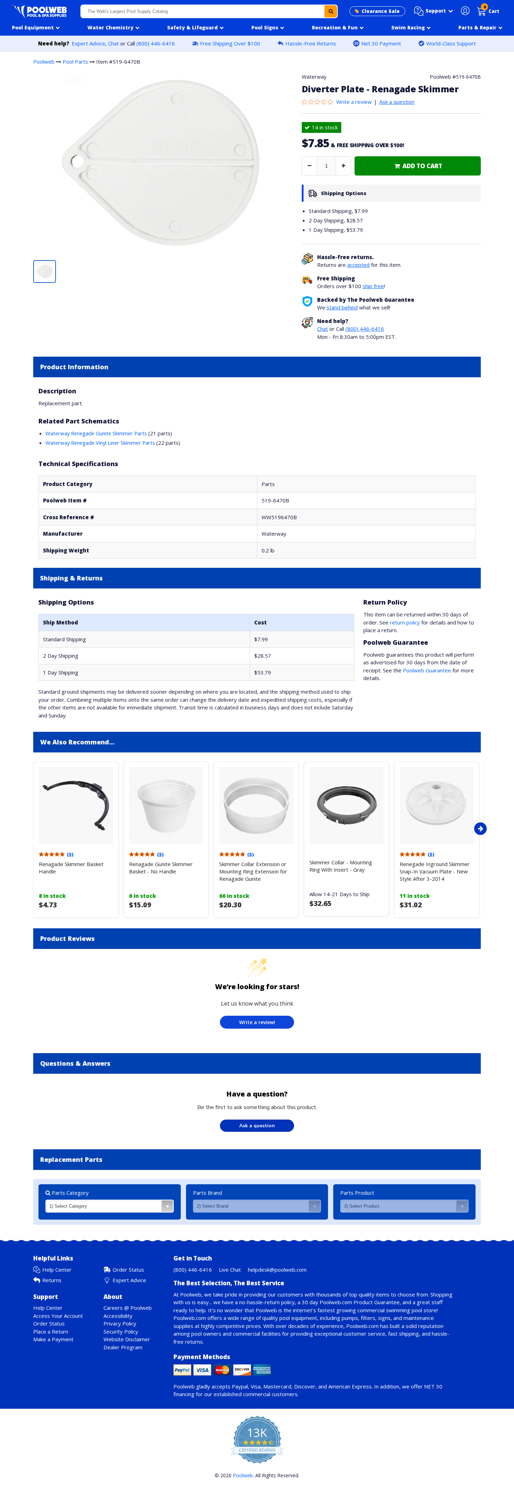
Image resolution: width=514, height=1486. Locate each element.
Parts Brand (207, 1192)
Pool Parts (75, 61)
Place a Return (50, 1331)
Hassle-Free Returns (310, 43)
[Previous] (31, 829)
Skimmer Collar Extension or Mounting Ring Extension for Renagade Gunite (253, 871)
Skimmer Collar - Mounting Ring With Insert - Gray (340, 866)
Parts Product (357, 1192)
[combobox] (209, 11)
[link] (418, 166)
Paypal (240, 1386)
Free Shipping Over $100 (230, 43)
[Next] (480, 829)
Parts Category (69, 1192)
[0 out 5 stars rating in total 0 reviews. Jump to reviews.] (319, 102)
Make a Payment (53, 1339)
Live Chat (230, 1269)
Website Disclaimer (126, 1339)
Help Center (57, 1269)
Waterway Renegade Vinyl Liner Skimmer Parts (100, 442)
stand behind (342, 307)
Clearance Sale (381, 11)
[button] (433, 11)
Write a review (354, 102)
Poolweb (44, 61)
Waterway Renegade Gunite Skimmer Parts (96, 433)
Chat (113, 43)
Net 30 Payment (381, 43)
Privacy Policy (119, 1323)
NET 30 (433, 1386)
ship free (373, 286)
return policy (405, 622)
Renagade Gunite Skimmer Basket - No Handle (161, 867)
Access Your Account (58, 1315)
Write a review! (257, 1022)
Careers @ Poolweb (127, 1307)
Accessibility (118, 1315)
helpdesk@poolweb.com (277, 1269)
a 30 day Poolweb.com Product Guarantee (349, 1302)
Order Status (128, 1269)
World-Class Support (451, 43)
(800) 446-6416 (155, 43)
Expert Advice (88, 43)
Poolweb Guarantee (427, 670)
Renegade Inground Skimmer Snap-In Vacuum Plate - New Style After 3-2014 (435, 871)
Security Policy (120, 1331)
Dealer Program (122, 1347)
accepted (358, 264)
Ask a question (396, 101)
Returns (52, 1280)
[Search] (330, 11)
